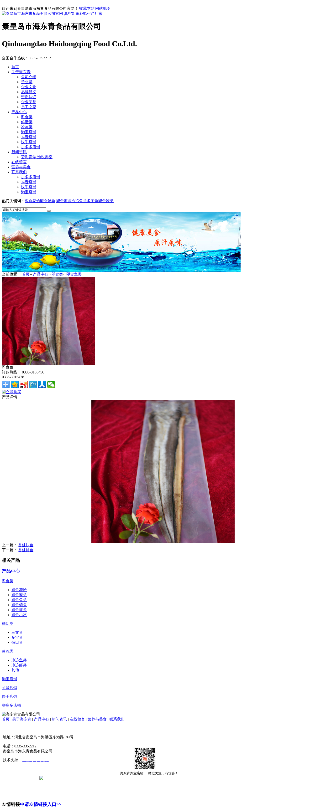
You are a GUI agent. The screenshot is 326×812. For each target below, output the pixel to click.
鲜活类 (26, 122)
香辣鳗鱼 (25, 550)
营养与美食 (21, 167)
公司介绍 (28, 77)
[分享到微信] (51, 384)
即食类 (26, 117)
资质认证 (28, 97)
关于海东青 (21, 72)
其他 (15, 670)
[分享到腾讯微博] (33, 384)
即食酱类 (106, 201)
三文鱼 (17, 632)
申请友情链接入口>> (41, 804)
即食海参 (64, 201)
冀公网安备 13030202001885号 (68, 778)
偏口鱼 (17, 642)
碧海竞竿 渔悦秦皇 (37, 157)
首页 (15, 67)
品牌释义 (28, 92)
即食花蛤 (32, 201)
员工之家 (28, 107)
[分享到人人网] (42, 384)
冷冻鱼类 (79, 201)
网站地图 (102, 8)
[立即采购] (11, 392)
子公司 (26, 82)
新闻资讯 (19, 152)
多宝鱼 (92, 201)
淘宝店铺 (28, 132)
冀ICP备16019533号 (20, 778)
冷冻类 (26, 127)
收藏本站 (87, 8)
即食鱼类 (74, 274)
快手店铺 (28, 142)
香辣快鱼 (25, 545)
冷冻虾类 (19, 665)
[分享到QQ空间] (15, 384)
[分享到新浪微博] (24, 384)
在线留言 (19, 162)
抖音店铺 (28, 137)
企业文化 (28, 87)
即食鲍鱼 (47, 201)
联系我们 (19, 172)
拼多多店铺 (30, 147)
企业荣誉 (28, 102)
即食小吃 (19, 615)
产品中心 (19, 112)
